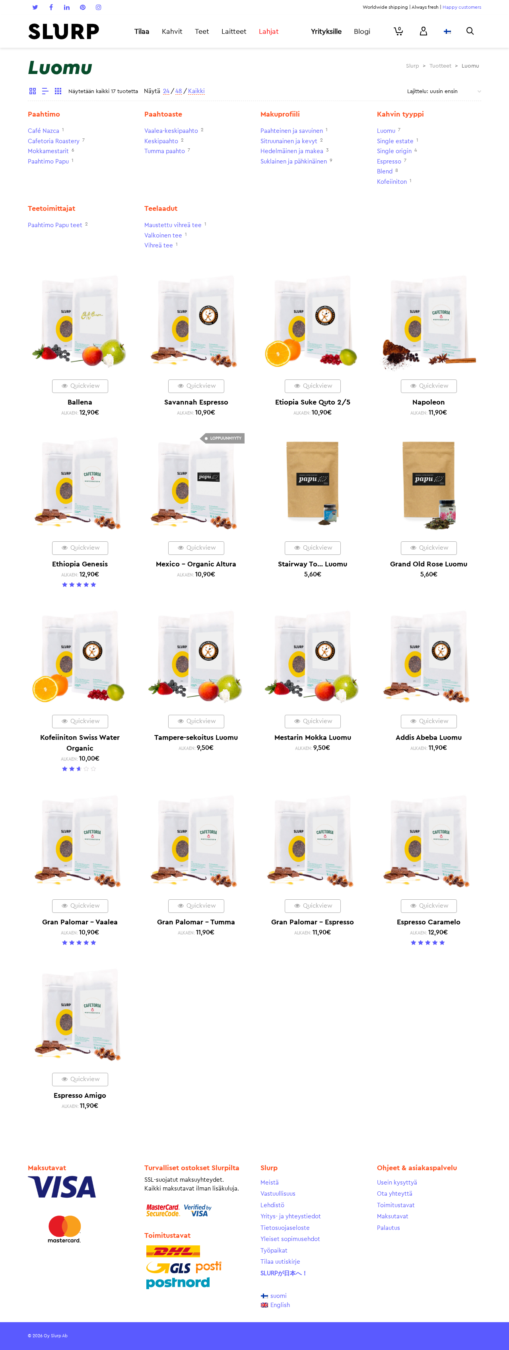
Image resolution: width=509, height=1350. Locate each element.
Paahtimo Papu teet (55, 225)
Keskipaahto (161, 141)
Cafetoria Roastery (54, 141)
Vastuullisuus (277, 1194)
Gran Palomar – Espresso (312, 922)
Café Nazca (43, 131)
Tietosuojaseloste (285, 1228)
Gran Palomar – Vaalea (80, 922)
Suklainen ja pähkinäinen (293, 162)
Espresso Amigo (80, 1095)
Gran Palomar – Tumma (196, 922)
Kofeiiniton (392, 182)
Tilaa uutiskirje (280, 1262)
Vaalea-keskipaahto (171, 131)
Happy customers (462, 7)
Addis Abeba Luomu (429, 737)
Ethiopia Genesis (80, 564)
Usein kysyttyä (397, 1183)
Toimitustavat (396, 1205)
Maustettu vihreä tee (173, 225)
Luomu (386, 131)
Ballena (80, 402)
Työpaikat (274, 1251)
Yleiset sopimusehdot (290, 1239)
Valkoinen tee (163, 236)
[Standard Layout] (32, 92)
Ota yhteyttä (394, 1194)
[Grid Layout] (58, 92)
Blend (384, 172)
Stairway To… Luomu (312, 564)
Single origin (394, 151)
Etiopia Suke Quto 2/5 (312, 402)
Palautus (388, 1228)
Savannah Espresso (196, 402)
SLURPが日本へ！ (284, 1273)
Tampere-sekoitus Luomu (196, 737)
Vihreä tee (158, 246)
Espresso (389, 162)
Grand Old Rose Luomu (428, 564)
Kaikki (196, 91)
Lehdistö (272, 1205)
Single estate (395, 141)
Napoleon (428, 402)
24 (166, 91)
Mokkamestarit (48, 151)
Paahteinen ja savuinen (291, 131)
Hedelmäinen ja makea (291, 151)
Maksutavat (392, 1217)
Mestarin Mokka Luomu (312, 737)
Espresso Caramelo (428, 922)
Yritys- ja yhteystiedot (290, 1217)
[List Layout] (45, 92)
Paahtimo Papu (48, 162)
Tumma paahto (164, 151)
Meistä (269, 1183)
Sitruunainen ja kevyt (288, 141)
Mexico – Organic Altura (196, 564)
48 (178, 91)
